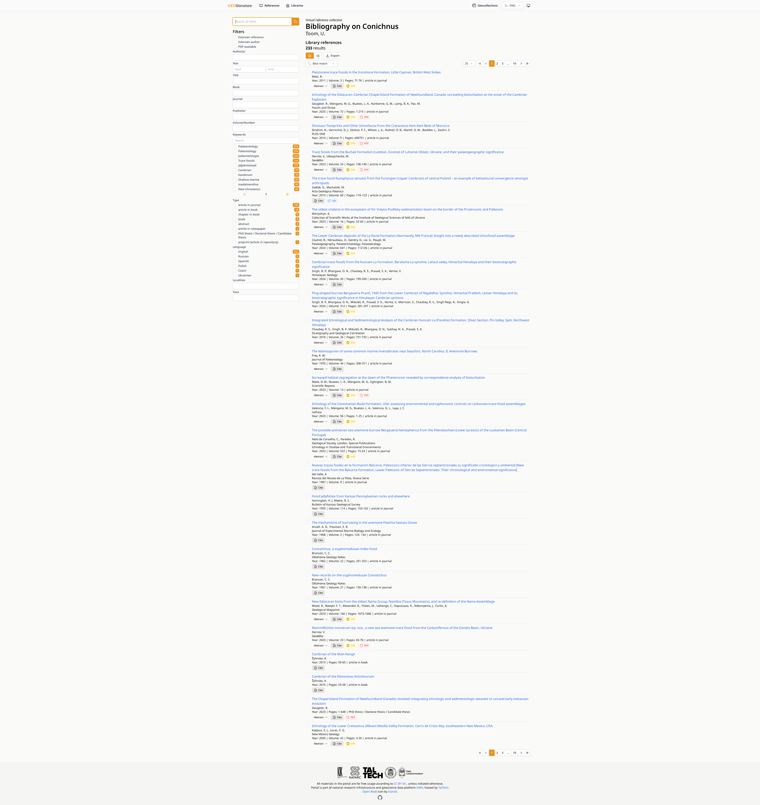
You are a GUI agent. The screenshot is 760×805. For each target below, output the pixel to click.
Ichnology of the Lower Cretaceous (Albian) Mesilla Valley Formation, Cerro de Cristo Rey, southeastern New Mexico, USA (402, 726)
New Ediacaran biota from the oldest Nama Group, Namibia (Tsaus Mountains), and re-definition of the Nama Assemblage (403, 601)
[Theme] (528, 5)
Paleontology (268, 151)
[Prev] (486, 63)
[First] (480, 63)
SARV (419, 787)
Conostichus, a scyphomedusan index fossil (344, 549)
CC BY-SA (400, 783)
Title (235, 75)
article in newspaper (268, 228)
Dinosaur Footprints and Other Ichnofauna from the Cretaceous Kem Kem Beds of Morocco (381, 125)
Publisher (239, 111)
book (268, 219)
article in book (268, 209)
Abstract (319, 86)
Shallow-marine (268, 179)
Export (335, 55)
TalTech (443, 787)
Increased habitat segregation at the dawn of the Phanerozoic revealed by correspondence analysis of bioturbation (398, 377)
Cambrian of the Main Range (333, 654)
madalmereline (268, 184)
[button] (333, 55)
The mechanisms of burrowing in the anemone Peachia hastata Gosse (364, 522)
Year (235, 63)
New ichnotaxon (268, 189)
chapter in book (268, 214)
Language (239, 247)
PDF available (247, 46)
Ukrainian (268, 275)
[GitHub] (380, 797)
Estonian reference (251, 37)
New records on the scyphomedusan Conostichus (349, 575)
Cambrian (268, 170)
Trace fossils (268, 160)
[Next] (521, 63)
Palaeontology (268, 146)
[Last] (527, 63)
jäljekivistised (268, 165)
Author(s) (239, 51)
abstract (268, 224)
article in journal (268, 205)
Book (236, 87)
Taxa (236, 292)
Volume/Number (244, 122)
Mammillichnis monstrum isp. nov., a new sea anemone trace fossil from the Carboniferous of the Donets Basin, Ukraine (402, 628)
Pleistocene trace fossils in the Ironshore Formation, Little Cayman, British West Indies (376, 72)
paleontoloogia (268, 156)
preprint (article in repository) (268, 242)
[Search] (295, 22)
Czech (268, 270)
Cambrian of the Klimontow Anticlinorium (343, 676)
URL (334, 200)
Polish (268, 266)
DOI (353, 86)
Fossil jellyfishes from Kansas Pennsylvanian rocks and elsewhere (361, 496)
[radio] (310, 55)
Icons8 (392, 791)
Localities (239, 280)
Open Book (370, 791)
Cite (339, 86)
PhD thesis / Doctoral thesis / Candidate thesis (268, 235)
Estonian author (249, 42)
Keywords (239, 134)
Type (236, 200)
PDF (366, 117)
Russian (268, 256)
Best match (320, 63)
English (268, 251)
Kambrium (268, 175)
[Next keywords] (287, 194)
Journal (237, 99)
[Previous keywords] (244, 194)
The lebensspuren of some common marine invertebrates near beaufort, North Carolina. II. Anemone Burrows (394, 351)
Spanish (268, 261)
